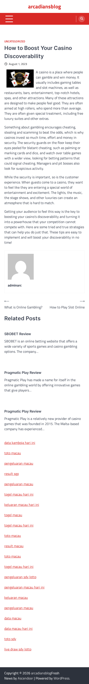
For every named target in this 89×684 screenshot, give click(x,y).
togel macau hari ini (18, 525)
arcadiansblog (44, 6)
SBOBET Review (17, 334)
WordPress (61, 678)
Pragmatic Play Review (22, 372)
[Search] (81, 19)
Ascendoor (25, 678)
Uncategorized (14, 41)
